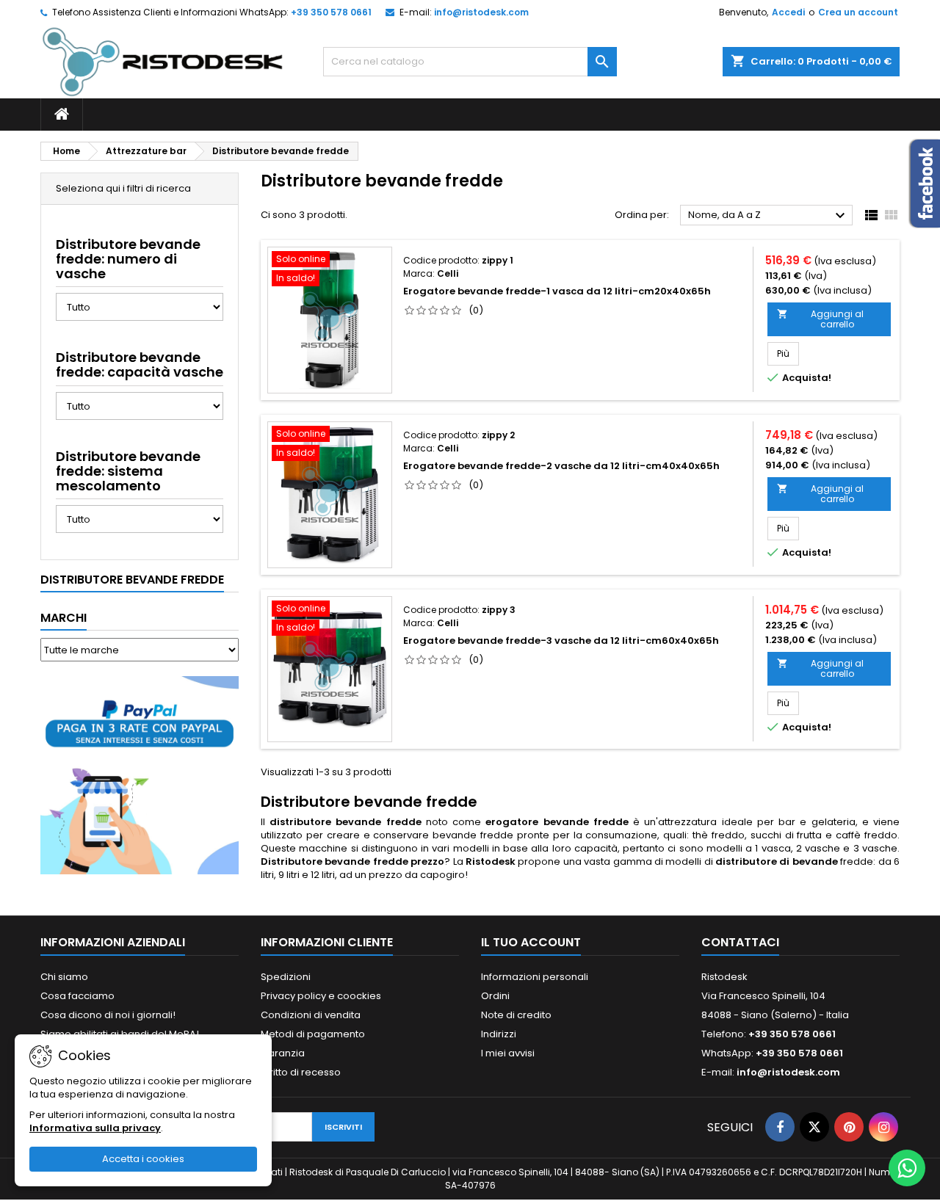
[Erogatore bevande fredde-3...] (330, 669)
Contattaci (740, 942)
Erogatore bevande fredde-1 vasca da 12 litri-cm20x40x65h (557, 291)
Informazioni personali (534, 977)
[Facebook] (780, 1127)
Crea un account (858, 12)
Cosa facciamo (77, 996)
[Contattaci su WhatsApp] (907, 1168)
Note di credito (516, 1015)
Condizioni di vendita (311, 1015)
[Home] (61, 114)
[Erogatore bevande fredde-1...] (330, 320)
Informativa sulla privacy (95, 1128)
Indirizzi (498, 1034)
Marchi (63, 617)
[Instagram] (883, 1127)
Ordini (495, 996)
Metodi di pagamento (313, 1034)
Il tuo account (531, 942)
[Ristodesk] (162, 61)
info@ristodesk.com (481, 12)
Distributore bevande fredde (132, 579)
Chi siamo (64, 977)
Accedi (788, 12)
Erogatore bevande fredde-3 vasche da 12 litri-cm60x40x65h (561, 640)
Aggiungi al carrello (820, 319)
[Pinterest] (849, 1127)
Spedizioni (286, 977)
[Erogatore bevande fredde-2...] (330, 495)
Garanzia (283, 1053)
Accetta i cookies (143, 1159)
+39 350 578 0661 (331, 12)
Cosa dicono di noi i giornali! (108, 1015)
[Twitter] (814, 1127)
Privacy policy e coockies (321, 996)
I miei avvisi (508, 1053)
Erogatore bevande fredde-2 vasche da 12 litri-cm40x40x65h (561, 466)
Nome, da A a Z (768, 216)
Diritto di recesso (301, 1072)
